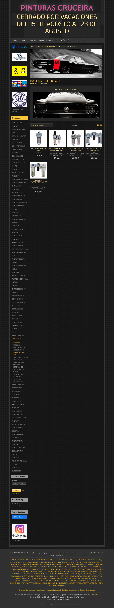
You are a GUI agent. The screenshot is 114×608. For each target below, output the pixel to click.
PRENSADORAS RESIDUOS (18, 375)
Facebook (19, 517)
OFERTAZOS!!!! (17, 149)
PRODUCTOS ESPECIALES (17, 412)
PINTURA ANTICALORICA (18, 190)
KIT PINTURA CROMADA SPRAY (18, 144)
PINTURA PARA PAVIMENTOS (17, 436)
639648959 (95, 595)
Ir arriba (22, 590)
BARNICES (16, 286)
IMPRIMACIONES (18, 302)
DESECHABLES (17, 325)
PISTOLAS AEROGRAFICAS (19, 346)
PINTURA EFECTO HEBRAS (19, 260)
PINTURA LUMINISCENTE (18, 234)
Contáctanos (30, 590)
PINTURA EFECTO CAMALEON (19, 184)
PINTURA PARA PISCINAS (17, 442)
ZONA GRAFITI (17, 451)
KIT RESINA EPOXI (19, 418)
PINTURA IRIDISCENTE (17, 214)
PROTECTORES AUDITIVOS (18, 406)
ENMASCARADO (18, 315)
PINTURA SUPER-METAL (18, 207)
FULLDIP (15, 176)
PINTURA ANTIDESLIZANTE (18, 422)
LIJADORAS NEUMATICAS (18, 380)
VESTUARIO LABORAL (16, 392)
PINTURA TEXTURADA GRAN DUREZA (19, 129)
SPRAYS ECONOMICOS (17, 154)
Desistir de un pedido (87, 590)
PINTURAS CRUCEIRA (57, 7)
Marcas (41, 40)
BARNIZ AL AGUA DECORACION (18, 297)
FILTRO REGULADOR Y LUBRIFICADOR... (75, 149)
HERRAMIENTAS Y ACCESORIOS (19, 386)
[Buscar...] (68, 40)
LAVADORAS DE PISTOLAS (18, 363)
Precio (14, 480)
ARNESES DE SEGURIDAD (17, 399)
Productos (32, 40)
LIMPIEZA (15, 329)
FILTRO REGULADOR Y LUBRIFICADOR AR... (57, 149)
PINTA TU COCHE (18, 123)
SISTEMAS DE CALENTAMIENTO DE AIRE (19, 369)
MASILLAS (16, 305)
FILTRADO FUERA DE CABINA (21, 358)
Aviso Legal (40, 590)
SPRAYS (15, 319)
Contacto (49, 40)
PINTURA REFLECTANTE (17, 240)
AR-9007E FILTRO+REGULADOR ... (39, 182)
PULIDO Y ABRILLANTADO (18, 171)
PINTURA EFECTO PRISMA (19, 220)
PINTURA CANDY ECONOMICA (18, 197)
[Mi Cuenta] (56, 40)
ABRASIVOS (16, 312)
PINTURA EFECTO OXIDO (19, 254)
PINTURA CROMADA (19, 202)
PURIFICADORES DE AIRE (20, 353)
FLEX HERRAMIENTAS (18, 333)
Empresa (23, 40)
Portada (14, 40)
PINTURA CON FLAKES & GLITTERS (20, 247)
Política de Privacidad (53, 590)
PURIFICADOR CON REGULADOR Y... (94, 149)
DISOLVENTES (17, 309)
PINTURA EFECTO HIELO (19, 267)
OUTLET (15, 454)
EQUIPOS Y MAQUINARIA (17, 340)
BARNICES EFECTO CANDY (19, 290)
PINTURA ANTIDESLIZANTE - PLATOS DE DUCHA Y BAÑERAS (20, 277)
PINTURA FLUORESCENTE (18, 227)
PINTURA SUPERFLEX (16, 469)
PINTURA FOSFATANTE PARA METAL (19, 461)
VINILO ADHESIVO (18, 448)
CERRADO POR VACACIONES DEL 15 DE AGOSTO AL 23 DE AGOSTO (57, 24)
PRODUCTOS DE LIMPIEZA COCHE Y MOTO (19, 162)
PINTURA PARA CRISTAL (17, 429)
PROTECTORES (18, 322)
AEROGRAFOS (18, 350)
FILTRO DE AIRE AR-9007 (38, 149)
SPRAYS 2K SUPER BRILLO (19, 137)
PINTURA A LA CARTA (20, 179)
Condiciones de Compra (70, 590)
